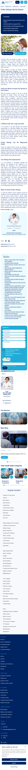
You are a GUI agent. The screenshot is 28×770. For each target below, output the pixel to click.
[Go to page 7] (12, 485)
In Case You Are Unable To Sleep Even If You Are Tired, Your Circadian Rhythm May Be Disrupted (15, 316)
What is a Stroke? (7, 535)
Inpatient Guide (4, 647)
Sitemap (2, 668)
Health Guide (8, 6)
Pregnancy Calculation (6, 717)
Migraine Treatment (7, 570)
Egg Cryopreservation (8, 550)
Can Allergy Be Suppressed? (10, 28)
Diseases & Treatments (6, 675)
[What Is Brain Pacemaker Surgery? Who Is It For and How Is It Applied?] (14, 447)
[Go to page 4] (8, 485)
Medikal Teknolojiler (5, 702)
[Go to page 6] (11, 485)
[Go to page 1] (4, 485)
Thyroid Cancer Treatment (9, 621)
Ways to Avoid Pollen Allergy (10, 30)
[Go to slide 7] (16, 461)
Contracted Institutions (5, 649)
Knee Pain (5, 517)
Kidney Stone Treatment (8, 510)
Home (2, 6)
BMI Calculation (4, 709)
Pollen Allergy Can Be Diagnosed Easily (13, 26)
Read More (10, 228)
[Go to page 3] (7, 485)
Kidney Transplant (7, 553)
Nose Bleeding (6, 629)
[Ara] (21, 2)
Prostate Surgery (7, 603)
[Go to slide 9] (19, 461)
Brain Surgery (6, 500)
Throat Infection (6, 515)
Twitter (4, 737)
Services (2, 658)
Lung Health (22, 6)
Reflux (4, 609)
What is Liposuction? (7, 558)
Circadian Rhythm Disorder (11, 263)
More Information (7, 400)
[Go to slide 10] (20, 461)
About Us (3, 639)
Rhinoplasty (5, 512)
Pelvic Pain (5, 596)
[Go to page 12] (19, 485)
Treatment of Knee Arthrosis (9, 525)
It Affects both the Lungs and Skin (11, 24)
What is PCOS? (6, 591)
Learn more (4, 756)
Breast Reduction (7, 565)
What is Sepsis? (6, 614)
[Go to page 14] (22, 485)
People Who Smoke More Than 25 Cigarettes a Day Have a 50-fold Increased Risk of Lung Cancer (14, 290)
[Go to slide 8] (17, 461)
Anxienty (5, 497)
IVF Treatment (6, 624)
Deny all (14, 763)
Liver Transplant (6, 578)
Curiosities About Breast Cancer (10, 568)
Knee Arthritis (6, 601)
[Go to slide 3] (10, 461)
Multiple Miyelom (6, 573)
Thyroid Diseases (7, 619)
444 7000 (5, 726)
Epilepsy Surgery (7, 528)
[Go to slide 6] (14, 461)
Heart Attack (5, 545)
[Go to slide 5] (13, 461)
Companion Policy (5, 697)
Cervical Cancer (6, 588)
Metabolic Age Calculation (6, 712)
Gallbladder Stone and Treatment (10, 611)
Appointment (8, 53)
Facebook (5, 735)
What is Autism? (6, 583)
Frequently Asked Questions (7, 700)
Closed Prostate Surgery (8, 538)
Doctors (2, 656)
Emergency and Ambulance (7, 663)
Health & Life (15, 6)
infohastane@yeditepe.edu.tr (9, 729)
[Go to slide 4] (12, 461)
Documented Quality (5, 644)
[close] (25, 747)
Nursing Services (4, 692)
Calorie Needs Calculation (6, 714)
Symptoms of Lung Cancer (9, 495)
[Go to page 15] (24, 485)
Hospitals (3, 661)
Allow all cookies (14, 759)
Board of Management (6, 642)
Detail (4, 422)
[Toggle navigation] (25, 2)
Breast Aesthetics (7, 560)
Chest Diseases (7, 396)
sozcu (11, 209)
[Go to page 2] (5, 485)
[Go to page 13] (21, 485)
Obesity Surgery (6, 581)
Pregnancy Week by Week (7, 683)
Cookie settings (14, 766)
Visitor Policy (3, 695)
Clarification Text (9, 351)
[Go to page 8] (14, 485)
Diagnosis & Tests (4, 680)
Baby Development (7, 530)
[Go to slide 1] (7, 462)
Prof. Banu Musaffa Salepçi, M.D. (14, 226)
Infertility (5, 555)
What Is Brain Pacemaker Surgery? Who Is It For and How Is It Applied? (13, 454)
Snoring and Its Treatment (8, 533)
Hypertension (6, 631)
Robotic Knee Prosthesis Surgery (10, 598)
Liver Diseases (6, 540)
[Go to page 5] (9, 485)
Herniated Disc (6, 505)
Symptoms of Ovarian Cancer (9, 626)
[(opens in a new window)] (5, 241)
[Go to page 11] (18, 485)
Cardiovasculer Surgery (8, 507)
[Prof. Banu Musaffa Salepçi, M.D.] (14, 219)
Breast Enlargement (7, 563)
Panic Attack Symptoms (8, 593)
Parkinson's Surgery (7, 586)
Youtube (5, 742)
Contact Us (3, 723)
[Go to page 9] (15, 485)
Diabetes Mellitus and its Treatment (11, 523)
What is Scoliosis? (7, 616)
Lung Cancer (8, 310)
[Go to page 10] (17, 485)
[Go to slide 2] (9, 461)
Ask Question (21, 53)
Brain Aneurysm (6, 502)
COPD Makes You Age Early (12, 274)
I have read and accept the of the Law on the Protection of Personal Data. (13, 352)
